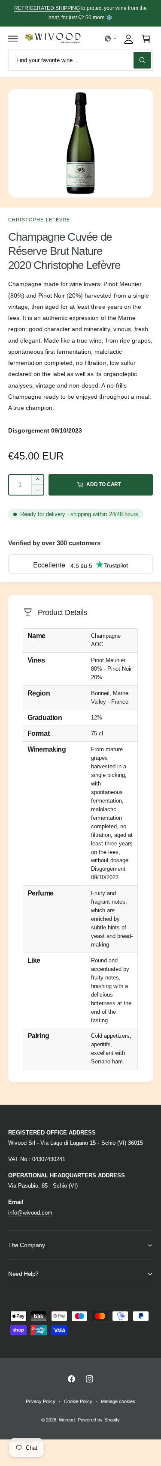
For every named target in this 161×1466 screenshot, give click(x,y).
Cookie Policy (78, 1401)
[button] (13, 39)
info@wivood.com (30, 1212)
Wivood (66, 1419)
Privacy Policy (40, 1401)
